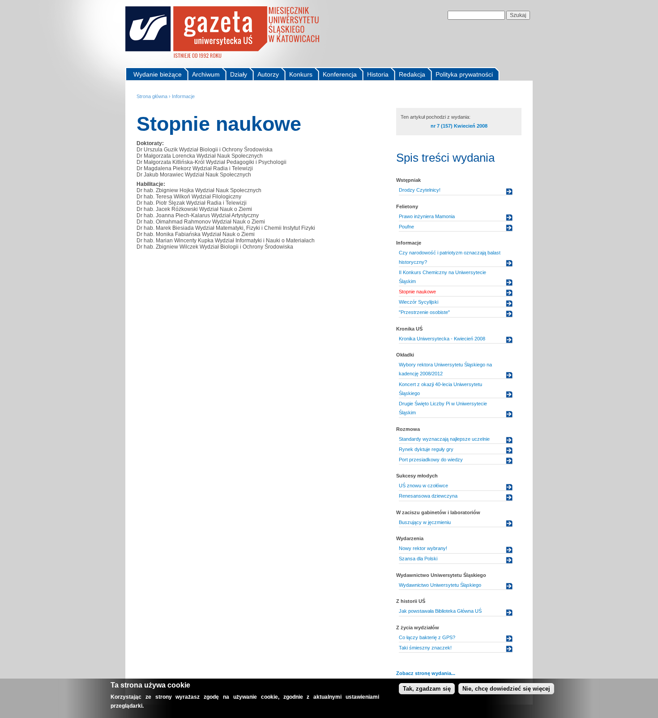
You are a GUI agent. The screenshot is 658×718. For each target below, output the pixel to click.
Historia (378, 74)
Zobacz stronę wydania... (425, 673)
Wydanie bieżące (157, 74)
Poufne (406, 226)
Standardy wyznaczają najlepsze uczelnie (444, 439)
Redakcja (412, 74)
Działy (238, 74)
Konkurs (300, 74)
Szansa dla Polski (418, 558)
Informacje (183, 96)
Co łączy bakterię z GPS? (427, 637)
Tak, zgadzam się (427, 688)
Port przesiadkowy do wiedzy (431, 459)
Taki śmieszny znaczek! (425, 647)
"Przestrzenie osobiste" (424, 312)
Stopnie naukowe (417, 291)
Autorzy (268, 74)
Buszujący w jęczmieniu (425, 522)
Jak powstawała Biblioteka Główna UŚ (440, 611)
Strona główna (152, 96)
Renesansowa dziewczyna (428, 496)
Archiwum (206, 74)
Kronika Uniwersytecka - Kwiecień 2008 (442, 338)
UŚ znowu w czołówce (423, 485)
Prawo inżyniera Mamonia (427, 216)
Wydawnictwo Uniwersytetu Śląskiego (440, 585)
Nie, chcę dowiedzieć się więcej (506, 688)
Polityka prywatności (464, 74)
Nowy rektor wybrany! (423, 548)
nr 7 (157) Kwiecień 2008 (459, 126)
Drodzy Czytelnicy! (419, 190)
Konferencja (340, 74)
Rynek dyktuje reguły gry (426, 449)
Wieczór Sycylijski (418, 302)
